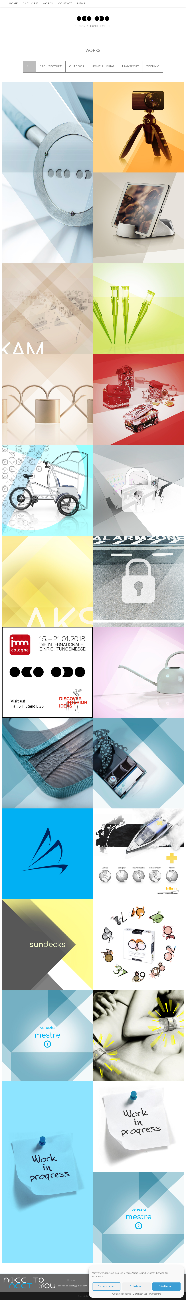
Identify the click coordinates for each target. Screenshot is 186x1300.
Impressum (155, 1294)
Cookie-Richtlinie (121, 1294)
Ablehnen (136, 1286)
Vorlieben (166, 1286)
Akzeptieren (106, 1286)
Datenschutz (140, 1294)
